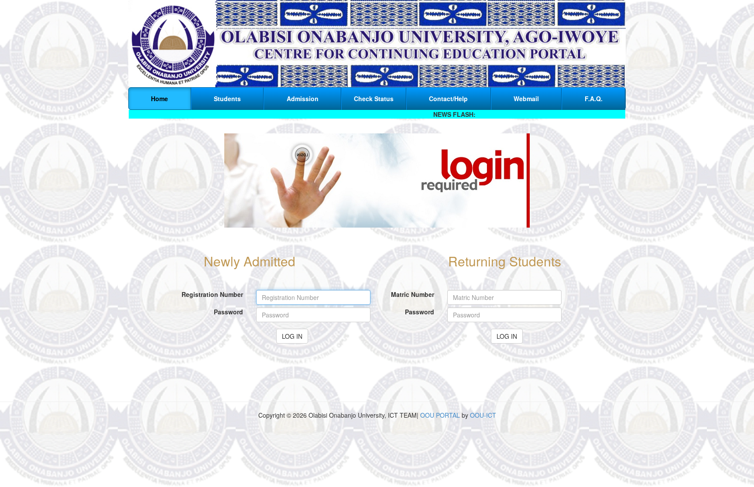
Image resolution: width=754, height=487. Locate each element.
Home (159, 98)
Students (227, 98)
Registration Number (212, 294)
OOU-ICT (483, 415)
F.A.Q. (594, 98)
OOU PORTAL (440, 415)
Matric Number (412, 294)
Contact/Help (448, 98)
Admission (303, 98)
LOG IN (292, 336)
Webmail (526, 98)
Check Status (374, 98)
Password (228, 311)
